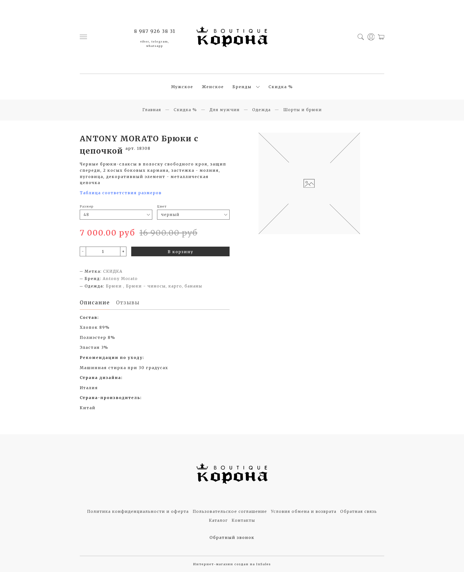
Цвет (162, 206)
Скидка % (280, 86)
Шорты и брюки (302, 109)
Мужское (182, 86)
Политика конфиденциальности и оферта (138, 511)
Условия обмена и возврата (303, 511)
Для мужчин (225, 109)
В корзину (180, 251)
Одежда (261, 109)
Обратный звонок (232, 537)
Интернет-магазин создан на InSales (232, 564)
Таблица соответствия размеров (121, 192)
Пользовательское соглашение (230, 511)
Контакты (243, 520)
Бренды (242, 86)
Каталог (218, 520)
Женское (213, 86)
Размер (87, 206)
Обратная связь (358, 511)
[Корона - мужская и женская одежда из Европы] (232, 37)
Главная (151, 109)
